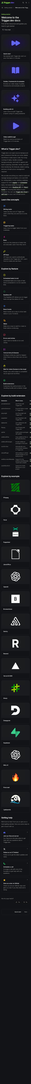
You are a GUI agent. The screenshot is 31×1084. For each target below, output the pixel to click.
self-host (4, 194)
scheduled (23, 182)
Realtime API (17, 187)
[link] (15, 47)
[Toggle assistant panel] (26, 2)
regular (14, 182)
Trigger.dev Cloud (21, 192)
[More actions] (29, 2)
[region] (15, 435)
